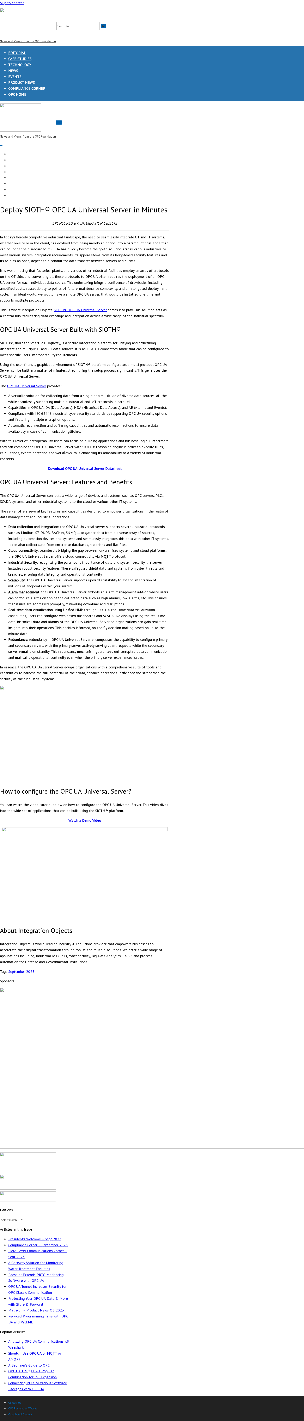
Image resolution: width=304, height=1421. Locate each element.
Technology (19, 64)
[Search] (103, 26)
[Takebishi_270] (28, 1200)
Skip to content (12, 2)
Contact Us (14, 1403)
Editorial (17, 52)
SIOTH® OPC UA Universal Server (80, 310)
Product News (21, 82)
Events (14, 76)
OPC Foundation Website (22, 1408)
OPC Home (17, 94)
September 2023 (21, 971)
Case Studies (19, 58)
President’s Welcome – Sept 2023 (34, 1239)
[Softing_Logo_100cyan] (28, 1169)
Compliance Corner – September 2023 (38, 1245)
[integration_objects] (28, 1188)
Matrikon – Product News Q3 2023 (36, 1310)
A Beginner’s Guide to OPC (29, 1365)
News (13, 70)
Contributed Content (20, 1414)
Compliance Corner (26, 88)
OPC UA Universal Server (26, 386)
